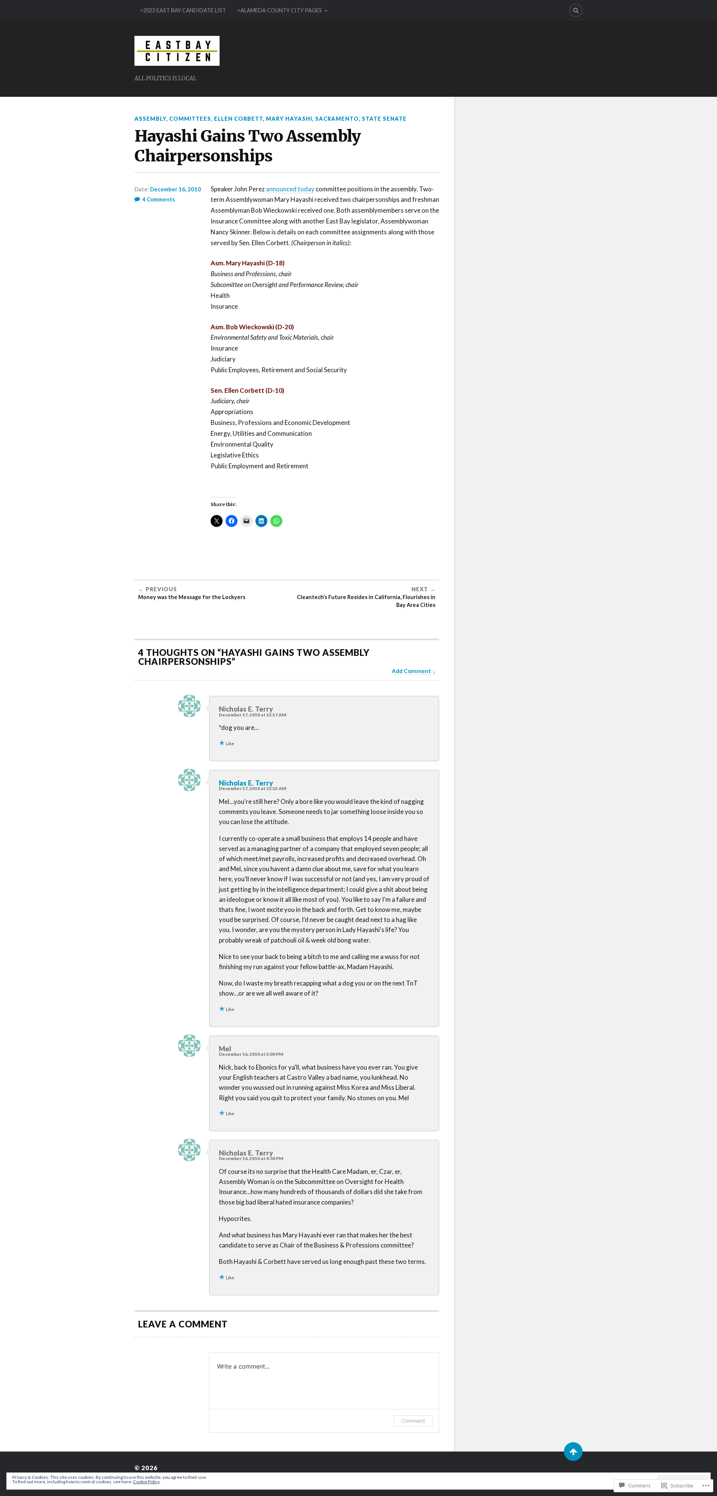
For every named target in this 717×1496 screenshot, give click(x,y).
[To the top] (573, 1451)
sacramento (337, 118)
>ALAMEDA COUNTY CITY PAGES (279, 10)
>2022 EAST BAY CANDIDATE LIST (183, 10)
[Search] (576, 10)
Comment (413, 1421)
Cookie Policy (146, 1481)
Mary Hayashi (289, 118)
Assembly (150, 118)
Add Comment (411, 670)
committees (190, 118)
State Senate (384, 118)
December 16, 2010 (175, 189)
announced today (290, 189)
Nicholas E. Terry (246, 783)
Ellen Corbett (238, 118)
